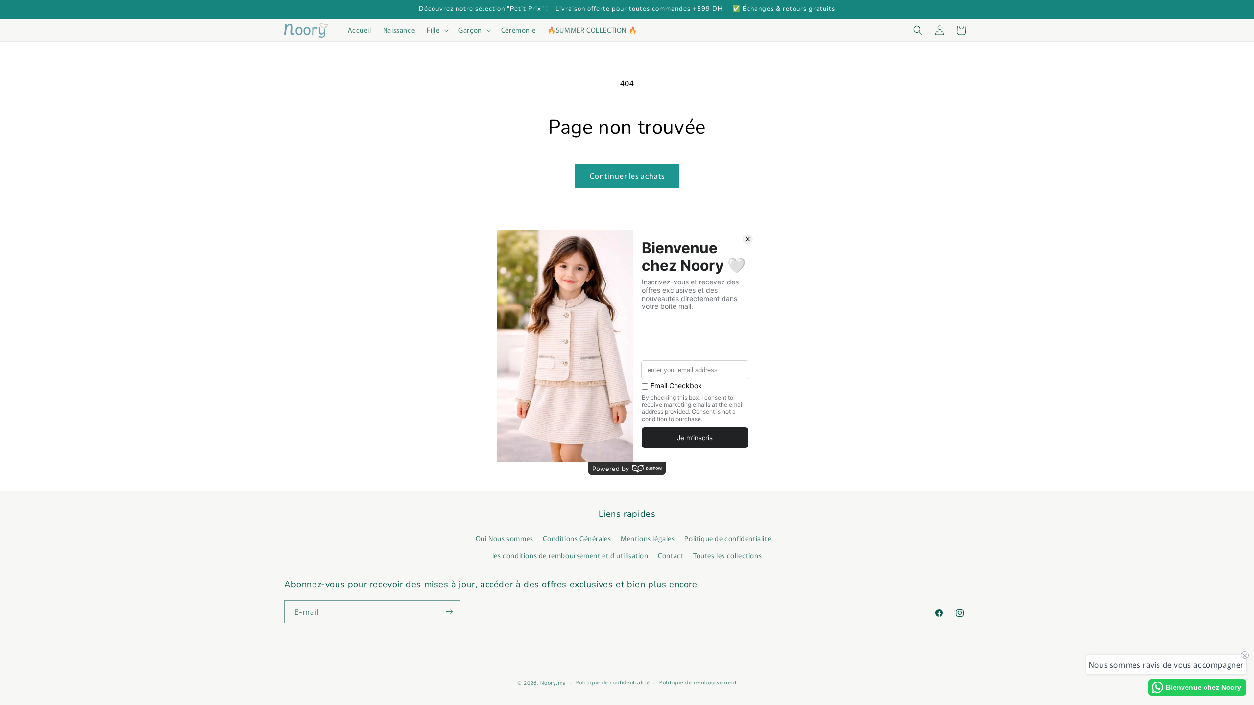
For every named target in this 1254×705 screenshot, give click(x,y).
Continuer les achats (627, 175)
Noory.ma (553, 682)
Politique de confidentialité (727, 538)
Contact (670, 555)
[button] (437, 30)
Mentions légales (648, 538)
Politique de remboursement (698, 682)
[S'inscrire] (449, 611)
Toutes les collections (727, 555)
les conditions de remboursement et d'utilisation (570, 555)
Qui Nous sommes (504, 538)
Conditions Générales (577, 538)
